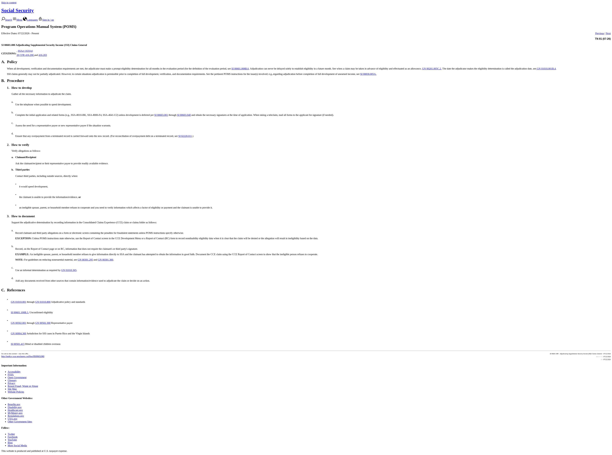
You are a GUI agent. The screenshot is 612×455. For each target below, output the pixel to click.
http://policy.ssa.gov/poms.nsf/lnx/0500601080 (22, 356)
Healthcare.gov (15, 410)
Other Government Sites (20, 421)
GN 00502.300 (43, 323)
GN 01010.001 (18, 302)
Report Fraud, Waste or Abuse (23, 386)
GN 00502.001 (18, 323)
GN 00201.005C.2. (432, 68)
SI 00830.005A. (368, 74)
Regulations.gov (16, 416)
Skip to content (8, 2)
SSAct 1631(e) (25, 51)
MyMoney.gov (15, 413)
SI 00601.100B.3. (20, 312)
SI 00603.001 (161, 115)
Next (608, 33)
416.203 (43, 55)
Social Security (17, 10)
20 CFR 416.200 (25, 55)
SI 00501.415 (18, 344)
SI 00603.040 (184, 115)
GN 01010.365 (68, 270)
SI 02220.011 (185, 136)
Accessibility (14, 371)
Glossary (12, 380)
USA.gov (12, 418)
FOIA (11, 374)
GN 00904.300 (18, 333)
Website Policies (16, 391)
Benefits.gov (14, 404)
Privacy (11, 383)
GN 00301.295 (85, 259)
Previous (599, 33)
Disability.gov (15, 407)
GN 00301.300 (105, 259)
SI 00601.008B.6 (240, 68)
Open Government (17, 377)
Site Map (12, 389)
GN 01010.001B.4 (546, 68)
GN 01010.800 (43, 302)
